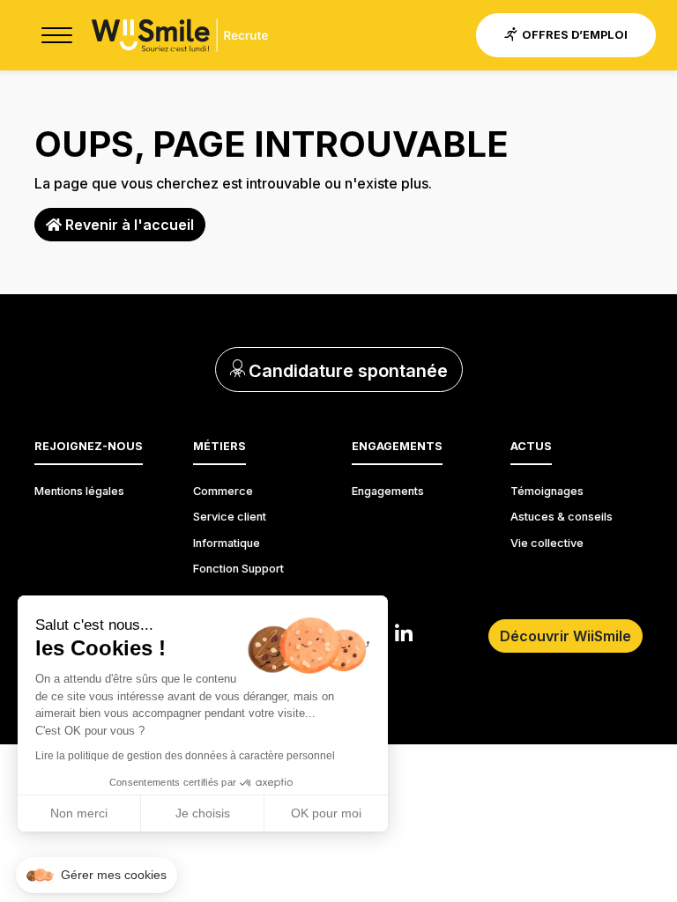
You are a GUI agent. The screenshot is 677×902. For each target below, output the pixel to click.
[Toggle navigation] (56, 35)
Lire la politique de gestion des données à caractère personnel (185, 756)
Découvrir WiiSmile (565, 636)
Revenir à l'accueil (128, 224)
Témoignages (547, 491)
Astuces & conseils (561, 516)
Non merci (79, 813)
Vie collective (547, 543)
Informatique (226, 543)
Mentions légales (79, 491)
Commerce (223, 491)
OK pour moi (326, 813)
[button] (96, 875)
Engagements (388, 491)
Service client (229, 516)
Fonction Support (238, 568)
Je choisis (202, 813)
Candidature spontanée (346, 370)
